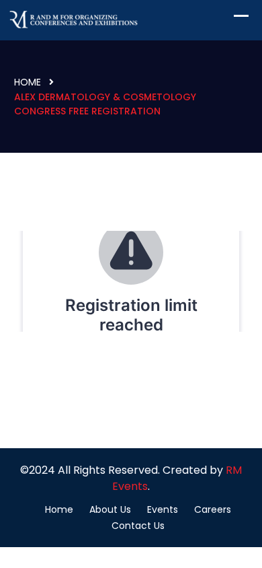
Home (27, 82)
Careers (212, 509)
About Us (110, 509)
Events (162, 509)
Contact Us (138, 525)
